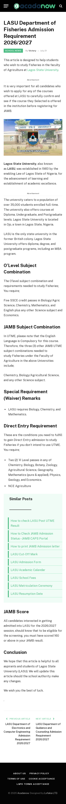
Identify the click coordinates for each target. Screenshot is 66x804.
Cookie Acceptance (42, 778)
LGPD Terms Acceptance (33, 784)
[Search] (60, 6)
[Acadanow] (35, 6)
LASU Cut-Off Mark (24, 554)
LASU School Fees (23, 578)
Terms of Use (16, 778)
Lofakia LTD (50, 793)
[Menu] (6, 6)
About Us (19, 773)
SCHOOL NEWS (13, 51)
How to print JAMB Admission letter (35, 546)
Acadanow (23, 793)
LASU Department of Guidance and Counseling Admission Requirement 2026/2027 (49, 732)
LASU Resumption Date (27, 594)
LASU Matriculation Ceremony (31, 585)
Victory (32, 50)
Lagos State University (42, 70)
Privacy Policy (39, 773)
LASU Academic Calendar (28, 570)
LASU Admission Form (26, 562)
